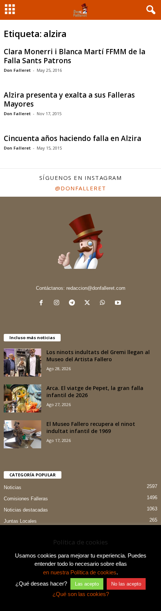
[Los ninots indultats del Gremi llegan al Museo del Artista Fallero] (22, 363)
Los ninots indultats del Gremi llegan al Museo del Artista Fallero (98, 356)
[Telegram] (73, 303)
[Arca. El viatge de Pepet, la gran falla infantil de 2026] (22, 398)
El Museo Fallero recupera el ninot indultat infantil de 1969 (90, 427)
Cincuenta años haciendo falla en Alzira (72, 138)
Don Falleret (17, 70)
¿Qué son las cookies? (80, 594)
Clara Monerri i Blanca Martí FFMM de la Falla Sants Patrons (74, 56)
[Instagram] (58, 303)
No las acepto (126, 584)
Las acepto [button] (87, 584)
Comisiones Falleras (26, 498)
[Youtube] (119, 303)
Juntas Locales (20, 521)
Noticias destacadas (26, 510)
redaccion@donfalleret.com (95, 288)
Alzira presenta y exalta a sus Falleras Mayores (69, 99)
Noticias (12, 487)
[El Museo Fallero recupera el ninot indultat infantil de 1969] (22, 434)
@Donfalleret (80, 188)
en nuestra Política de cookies (79, 572)
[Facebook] (43, 303)
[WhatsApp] (104, 303)
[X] (89, 303)
